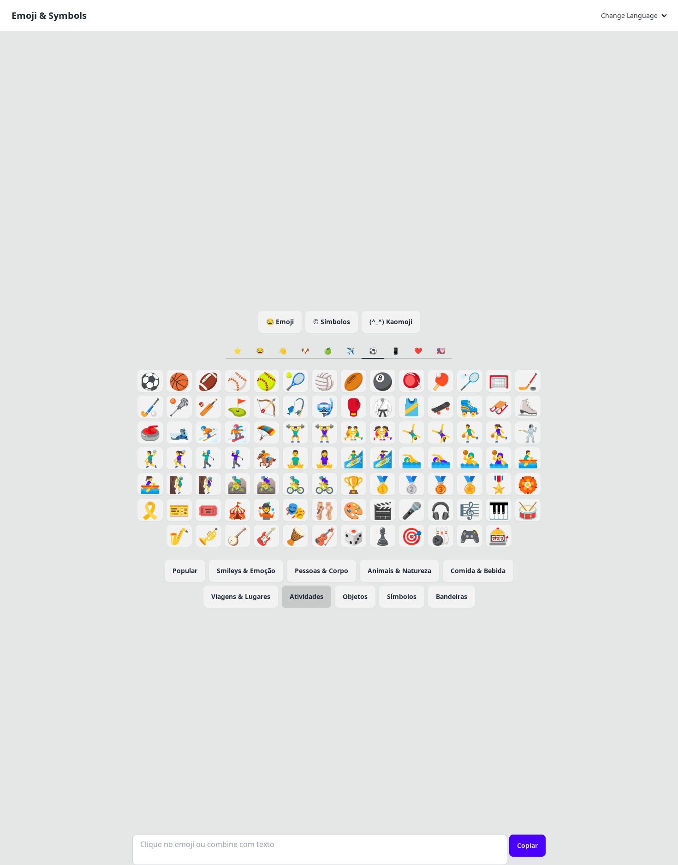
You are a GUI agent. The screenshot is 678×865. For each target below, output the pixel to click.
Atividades (306, 596)
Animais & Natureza (399, 570)
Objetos (355, 596)
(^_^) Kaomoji (390, 321)
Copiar (527, 845)
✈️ (350, 350)
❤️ (418, 350)
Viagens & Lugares (240, 596)
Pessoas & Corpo (321, 570)
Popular (184, 570)
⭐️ (237, 350)
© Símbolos (331, 321)
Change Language (629, 15)
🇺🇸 (441, 350)
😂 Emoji (280, 321)
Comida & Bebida (478, 570)
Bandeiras (451, 596)
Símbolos (401, 596)
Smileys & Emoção (246, 570)
